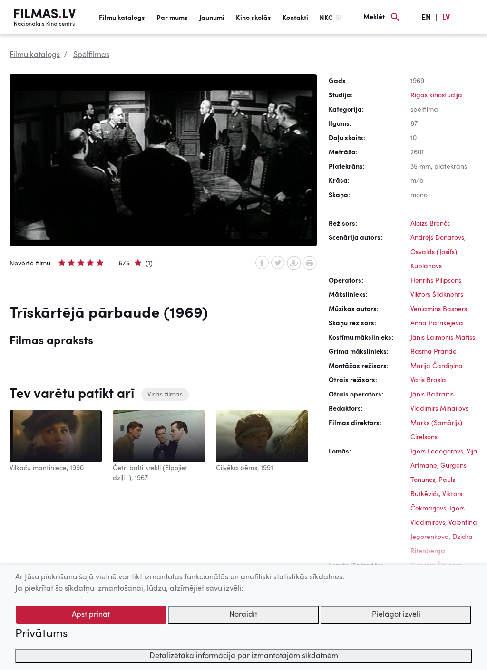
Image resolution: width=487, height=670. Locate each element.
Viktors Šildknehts (436, 295)
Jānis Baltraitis (432, 394)
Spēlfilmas (91, 55)
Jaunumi (211, 18)
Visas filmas (165, 394)
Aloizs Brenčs (430, 223)
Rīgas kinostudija (436, 95)
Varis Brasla (428, 380)
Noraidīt (243, 615)
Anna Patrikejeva (436, 323)
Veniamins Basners (438, 309)
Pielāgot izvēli (396, 615)
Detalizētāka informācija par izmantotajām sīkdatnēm (243, 656)
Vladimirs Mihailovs (439, 409)
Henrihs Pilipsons (435, 280)
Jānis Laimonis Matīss (442, 337)
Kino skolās (253, 18)
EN (426, 18)
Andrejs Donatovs (437, 238)
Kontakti (295, 18)
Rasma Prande (433, 352)
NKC (326, 18)
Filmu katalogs (122, 18)
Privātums (41, 634)
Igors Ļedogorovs (436, 451)
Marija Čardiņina (436, 366)
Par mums (172, 18)
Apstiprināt (91, 615)
